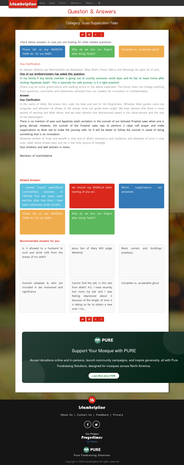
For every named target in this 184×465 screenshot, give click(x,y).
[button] (99, 3)
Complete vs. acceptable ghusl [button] (140, 49)
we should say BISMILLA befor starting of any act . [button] (92, 189)
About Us (67, 414)
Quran (52, 2)
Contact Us (84, 414)
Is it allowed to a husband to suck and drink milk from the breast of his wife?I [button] (42, 252)
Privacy (118, 414)
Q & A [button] (62, 2)
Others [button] (89, 2)
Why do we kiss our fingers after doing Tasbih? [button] (92, 51)
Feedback (102, 414)
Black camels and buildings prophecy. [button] (141, 250)
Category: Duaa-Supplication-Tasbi (92, 23)
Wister (94, 441)
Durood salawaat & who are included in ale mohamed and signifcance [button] (42, 287)
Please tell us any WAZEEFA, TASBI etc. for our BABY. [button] (42, 51)
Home (42, 2)
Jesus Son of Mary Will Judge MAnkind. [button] (92, 250)
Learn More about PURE (104, 375)
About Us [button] (75, 2)
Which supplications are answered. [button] (141, 189)
